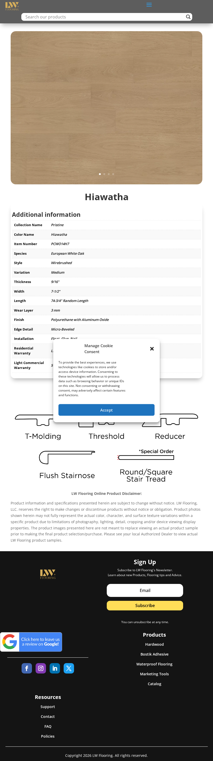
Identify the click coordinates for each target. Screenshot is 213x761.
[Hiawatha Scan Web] (106, 182)
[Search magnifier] (188, 17)
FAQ (47, 726)
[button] (152, 349)
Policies (48, 736)
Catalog (154, 683)
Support (48, 706)
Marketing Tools (154, 673)
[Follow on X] (69, 668)
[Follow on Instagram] (41, 668)
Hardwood (154, 644)
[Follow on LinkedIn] (55, 668)
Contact (48, 716)
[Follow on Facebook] (27, 668)
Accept (106, 410)
